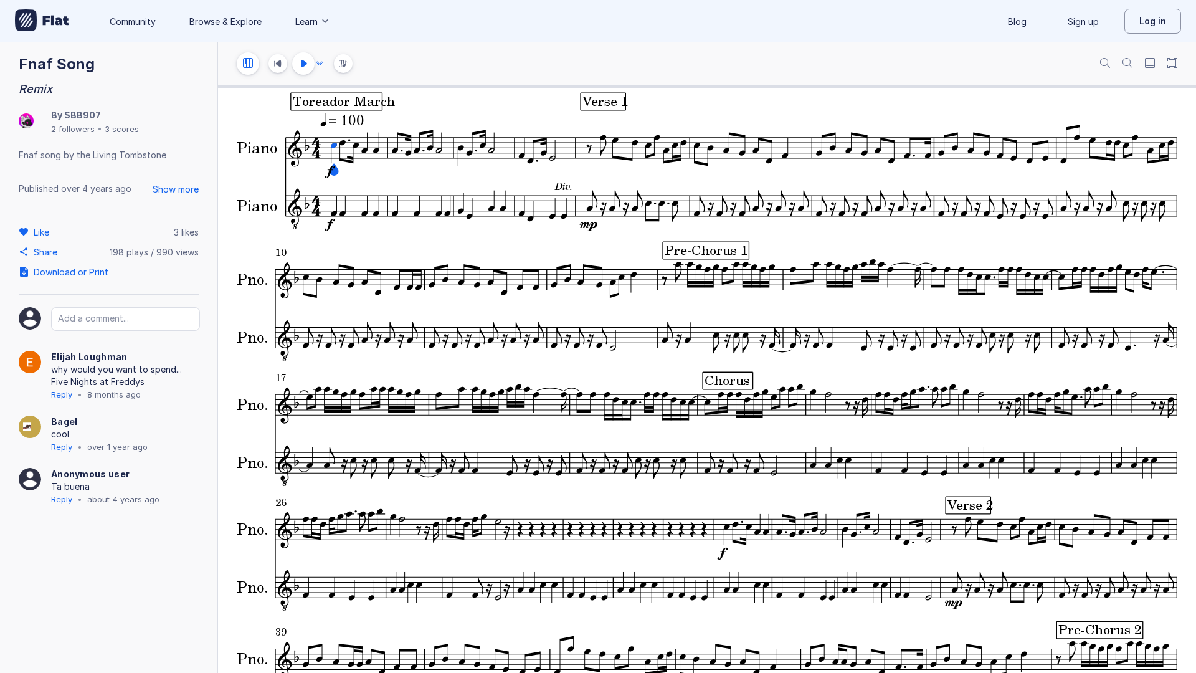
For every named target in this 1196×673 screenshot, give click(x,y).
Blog (1017, 21)
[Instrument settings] (248, 63)
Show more (176, 189)
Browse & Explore (225, 21)
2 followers (73, 129)
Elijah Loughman (89, 356)
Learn (306, 21)
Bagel (64, 421)
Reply (61, 394)
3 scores (122, 129)
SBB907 (82, 115)
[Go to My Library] (42, 21)
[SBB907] (26, 121)
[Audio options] (320, 63)
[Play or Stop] (303, 63)
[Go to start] (277, 63)
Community (133, 21)
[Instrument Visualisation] (343, 63)
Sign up (1083, 21)
